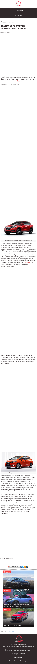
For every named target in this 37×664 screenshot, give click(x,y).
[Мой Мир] (27, 566)
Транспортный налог (18, 654)
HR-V (18, 81)
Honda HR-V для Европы (12, 625)
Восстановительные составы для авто (18, 650)
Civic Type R (28, 262)
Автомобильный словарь (18, 661)
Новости (11, 22)
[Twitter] (23, 566)
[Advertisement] (18, 54)
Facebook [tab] (12, 631)
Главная (3, 22)
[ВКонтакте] (21, 566)
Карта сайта (18, 657)
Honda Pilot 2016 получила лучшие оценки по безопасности (16, 605)
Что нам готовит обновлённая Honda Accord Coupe (17, 587)
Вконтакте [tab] (4, 631)
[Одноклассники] (25, 566)
